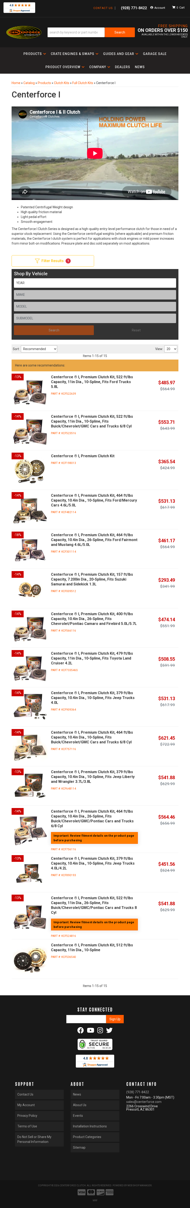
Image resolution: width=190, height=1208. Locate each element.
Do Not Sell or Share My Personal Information (34, 1139)
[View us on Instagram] (100, 1031)
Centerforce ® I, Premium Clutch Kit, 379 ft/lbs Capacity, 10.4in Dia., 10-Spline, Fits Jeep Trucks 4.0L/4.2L (93, 863)
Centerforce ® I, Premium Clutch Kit (82, 456)
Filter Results (55, 261)
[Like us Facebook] (80, 1031)
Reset (136, 330)
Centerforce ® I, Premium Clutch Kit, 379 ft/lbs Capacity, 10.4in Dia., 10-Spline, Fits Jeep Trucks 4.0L (93, 698)
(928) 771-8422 (137, 1092)
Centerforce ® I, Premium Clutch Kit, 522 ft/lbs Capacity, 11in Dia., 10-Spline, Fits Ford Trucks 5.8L (92, 382)
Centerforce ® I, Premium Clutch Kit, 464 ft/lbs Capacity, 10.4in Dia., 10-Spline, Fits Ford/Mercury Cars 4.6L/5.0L (94, 500)
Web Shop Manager (139, 1185)
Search (54, 330)
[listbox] (95, 283)
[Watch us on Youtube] (90, 1031)
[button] (34, 54)
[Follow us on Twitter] (109, 1031)
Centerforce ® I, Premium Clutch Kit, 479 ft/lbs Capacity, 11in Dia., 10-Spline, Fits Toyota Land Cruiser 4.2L (92, 658)
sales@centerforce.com (144, 1101)
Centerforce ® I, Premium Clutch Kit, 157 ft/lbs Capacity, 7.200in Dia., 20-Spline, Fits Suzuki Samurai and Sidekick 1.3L (92, 579)
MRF (95, 1200)
